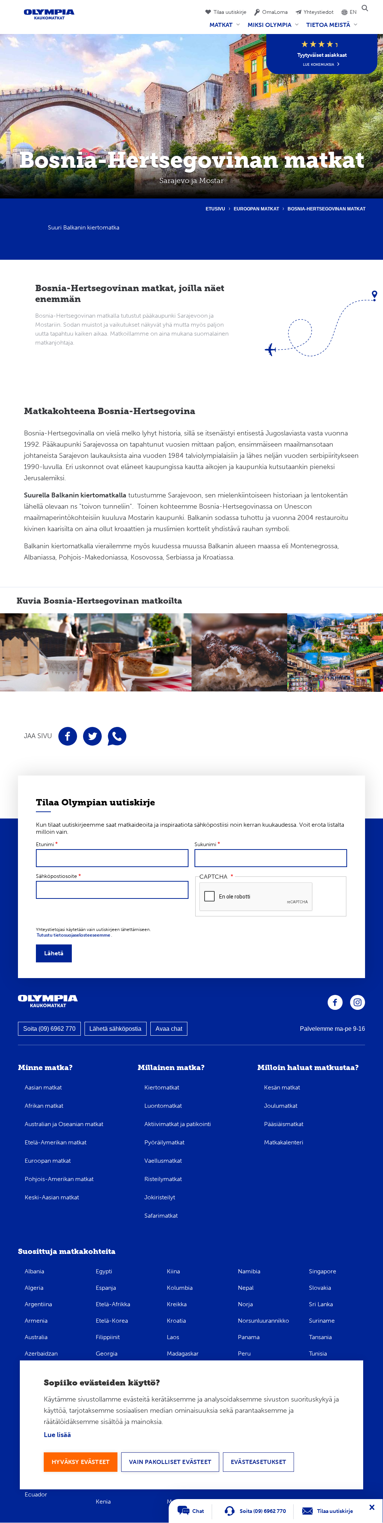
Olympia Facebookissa (335, 1002)
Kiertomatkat (161, 1087)
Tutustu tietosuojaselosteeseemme (73, 935)
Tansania (320, 1337)
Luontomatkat (163, 1105)
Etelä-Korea (112, 1320)
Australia (36, 1337)
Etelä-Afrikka (113, 1304)
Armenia (36, 1320)
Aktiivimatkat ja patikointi (177, 1124)
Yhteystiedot (319, 12)
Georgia (106, 1353)
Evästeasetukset (258, 1461)
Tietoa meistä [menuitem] (326, 27)
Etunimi (45, 844)
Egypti (104, 1271)
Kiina (173, 1271)
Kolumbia (180, 1287)
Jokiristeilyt (159, 1197)
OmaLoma (275, 12)
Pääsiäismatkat (283, 1124)
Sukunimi (205, 844)
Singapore (322, 1271)
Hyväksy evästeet (81, 1461)
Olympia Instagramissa (357, 1002)
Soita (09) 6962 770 (49, 1029)
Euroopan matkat (256, 209)
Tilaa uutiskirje (230, 12)
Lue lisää (57, 1435)
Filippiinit (108, 1337)
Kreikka (177, 1304)
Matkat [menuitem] (219, 27)
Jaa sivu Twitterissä (92, 736)
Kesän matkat (282, 1087)
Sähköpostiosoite (56, 876)
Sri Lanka (321, 1304)
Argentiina (38, 1304)
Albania (34, 1271)
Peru (244, 1353)
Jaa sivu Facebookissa (67, 736)
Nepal (246, 1287)
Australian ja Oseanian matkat (64, 1124)
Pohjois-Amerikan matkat (59, 1179)
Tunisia (318, 1353)
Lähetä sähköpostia (115, 1029)
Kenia (103, 1501)
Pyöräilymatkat (164, 1142)
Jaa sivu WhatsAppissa (117, 736)
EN (353, 12)
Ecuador (36, 1494)
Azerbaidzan (41, 1353)
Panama (249, 1337)
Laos (173, 1337)
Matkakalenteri (283, 1142)
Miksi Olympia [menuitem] (268, 27)
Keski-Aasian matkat (52, 1197)
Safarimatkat (161, 1215)
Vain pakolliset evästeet (170, 1461)
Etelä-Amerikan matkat (55, 1142)
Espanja (106, 1287)
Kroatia (176, 1320)
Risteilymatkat (163, 1179)
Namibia (249, 1271)
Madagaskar (183, 1353)
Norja (245, 1304)
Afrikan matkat (44, 1105)
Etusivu (215, 209)
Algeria (34, 1287)
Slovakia (320, 1287)
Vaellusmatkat (163, 1160)
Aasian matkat (43, 1087)
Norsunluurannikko (263, 1320)
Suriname (322, 1320)
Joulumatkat (280, 1105)
